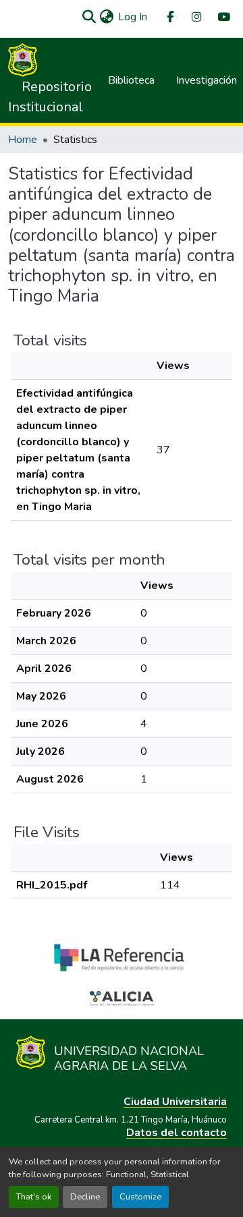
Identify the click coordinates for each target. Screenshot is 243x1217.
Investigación (206, 80)
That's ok (33, 1197)
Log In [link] (132, 16)
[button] (88, 17)
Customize (140, 1197)
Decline (85, 1197)
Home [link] (22, 139)
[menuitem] (169, 17)
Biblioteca (131, 80)
